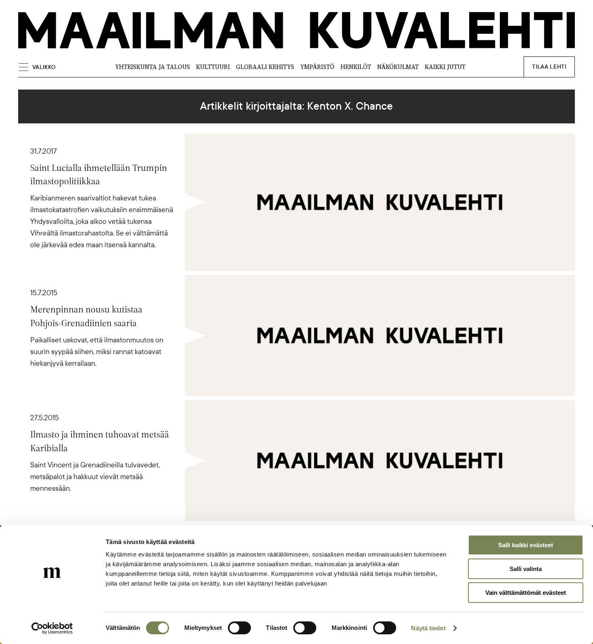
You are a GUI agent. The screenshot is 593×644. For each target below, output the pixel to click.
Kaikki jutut (445, 67)
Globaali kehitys (265, 67)
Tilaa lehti (549, 67)
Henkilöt (355, 67)
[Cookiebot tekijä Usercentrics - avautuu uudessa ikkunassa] (52, 628)
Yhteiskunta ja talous (152, 67)
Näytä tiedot (428, 628)
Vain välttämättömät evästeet (525, 592)
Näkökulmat (398, 67)
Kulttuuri (213, 67)
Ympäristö (317, 67)
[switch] (239, 627)
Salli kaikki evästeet (525, 545)
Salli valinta (525, 568)
